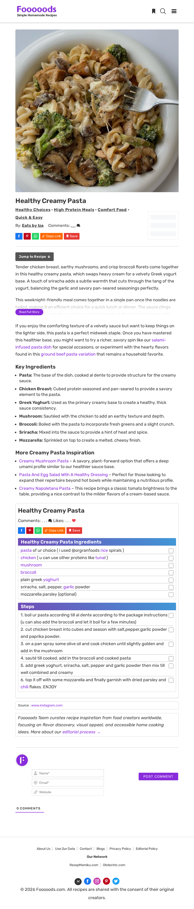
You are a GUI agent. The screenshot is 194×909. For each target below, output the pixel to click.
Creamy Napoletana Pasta (45, 488)
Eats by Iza (33, 225)
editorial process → (81, 732)
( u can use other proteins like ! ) (64, 557)
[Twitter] (116, 881)
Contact (86, 849)
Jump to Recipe (33, 257)
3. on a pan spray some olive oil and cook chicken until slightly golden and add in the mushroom (92, 647)
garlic (68, 586)
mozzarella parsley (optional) (48, 594)
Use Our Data (65, 849)
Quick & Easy (29, 217)
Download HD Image (99, 187)
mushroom (31, 565)
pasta (26, 550)
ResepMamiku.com (84, 865)
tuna (100, 557)
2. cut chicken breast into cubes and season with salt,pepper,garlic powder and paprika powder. (94, 633)
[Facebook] (87, 881)
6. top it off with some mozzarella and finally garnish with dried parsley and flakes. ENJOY (93, 683)
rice (104, 550)
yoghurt (51, 579)
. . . (73, 225)
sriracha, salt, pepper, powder (55, 586)
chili (24, 686)
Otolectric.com (114, 865)
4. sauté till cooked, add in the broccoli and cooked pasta (76, 658)
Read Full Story (29, 312)
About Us (43, 849)
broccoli (28, 572)
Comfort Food (112, 209)
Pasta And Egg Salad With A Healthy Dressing (63, 474)
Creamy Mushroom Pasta (44, 461)
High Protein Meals (74, 209)
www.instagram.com (46, 705)
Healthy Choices (32, 209)
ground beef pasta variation (68, 354)
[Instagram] (97, 881)
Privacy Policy (120, 849)
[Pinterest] (106, 881)
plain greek (40, 579)
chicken (28, 557)
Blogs (101, 849)
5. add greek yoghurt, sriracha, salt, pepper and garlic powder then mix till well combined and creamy (93, 669)
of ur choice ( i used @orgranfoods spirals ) (72, 550)
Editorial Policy (147, 849)
